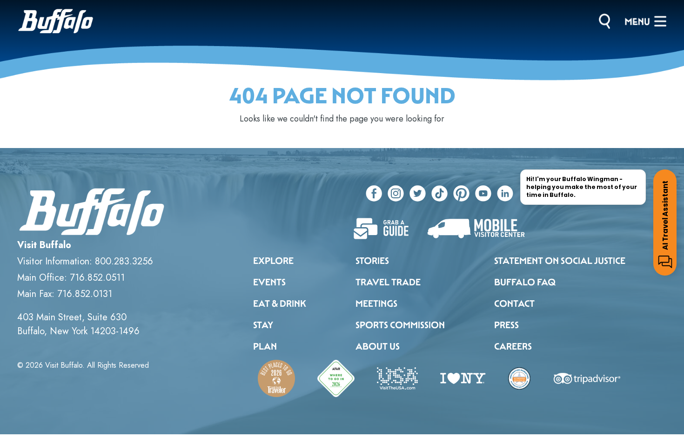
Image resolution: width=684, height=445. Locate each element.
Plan (265, 346)
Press (506, 325)
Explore (273, 261)
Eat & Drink (279, 303)
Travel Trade (388, 282)
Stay (263, 325)
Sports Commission (400, 325)
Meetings (376, 303)
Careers (513, 346)
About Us (377, 346)
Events (269, 282)
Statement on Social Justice (559, 261)
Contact (514, 303)
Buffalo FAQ (525, 282)
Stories (372, 261)
